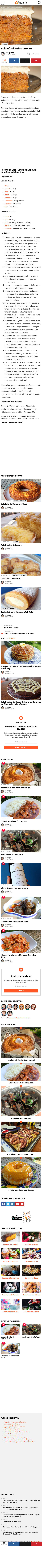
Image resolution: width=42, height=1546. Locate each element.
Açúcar (7, 189)
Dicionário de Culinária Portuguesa (14, 1426)
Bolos (16, 501)
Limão (6, 195)
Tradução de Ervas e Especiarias (14, 1434)
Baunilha (7, 228)
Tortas (13, 609)
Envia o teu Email (21, 747)
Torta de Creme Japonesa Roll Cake (17, 612)
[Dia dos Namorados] (31, 1304)
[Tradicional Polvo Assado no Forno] (21, 1137)
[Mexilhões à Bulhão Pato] (21, 841)
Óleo (6, 192)
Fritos (15, 575)
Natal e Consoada (31, 1244)
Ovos (6, 186)
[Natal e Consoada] (31, 1237)
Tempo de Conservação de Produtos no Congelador (19, 1442)
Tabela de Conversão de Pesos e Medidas (16, 1432)
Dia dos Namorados (31, 1312)
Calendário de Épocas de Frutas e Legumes (17, 1438)
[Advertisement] (21, 143)
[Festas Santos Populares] (31, 1270)
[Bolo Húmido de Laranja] (21, 527)
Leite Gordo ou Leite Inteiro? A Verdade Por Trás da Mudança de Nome (21, 1501)
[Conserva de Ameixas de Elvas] (21, 908)
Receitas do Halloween (10, 1295)
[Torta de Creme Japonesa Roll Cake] (21, 598)
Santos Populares (31, 1278)
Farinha (7, 198)
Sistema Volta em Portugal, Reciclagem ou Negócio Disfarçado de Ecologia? (21, 1515)
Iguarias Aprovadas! (10, 1244)
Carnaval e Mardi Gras (31, 1295)
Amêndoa (8, 201)
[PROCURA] (39, 2)
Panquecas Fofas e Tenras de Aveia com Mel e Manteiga (21, 667)
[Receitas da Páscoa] (10, 1253)
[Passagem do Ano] (31, 1253)
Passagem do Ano (31, 1261)
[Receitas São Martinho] (10, 1270)
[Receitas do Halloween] (10, 1287)
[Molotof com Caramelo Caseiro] (21, 1172)
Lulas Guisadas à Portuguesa (14, 821)
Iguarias (23, 501)
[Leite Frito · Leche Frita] (21, 565)
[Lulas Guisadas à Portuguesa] (21, 807)
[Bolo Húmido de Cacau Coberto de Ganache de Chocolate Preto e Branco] (21, 688)
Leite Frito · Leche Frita (10, 578)
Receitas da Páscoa (10, 1261)
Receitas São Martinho (10, 1278)
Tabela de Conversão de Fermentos (15, 1430)
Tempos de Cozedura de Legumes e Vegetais (18, 1440)
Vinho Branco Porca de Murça (14, 888)
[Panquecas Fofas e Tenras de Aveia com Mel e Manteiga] (21, 652)
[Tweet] (25, 1544)
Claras (6, 216)
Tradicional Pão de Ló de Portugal (16, 787)
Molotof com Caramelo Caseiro (21, 1190)
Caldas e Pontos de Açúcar (12, 1428)
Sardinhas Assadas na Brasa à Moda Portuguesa (21, 1527)
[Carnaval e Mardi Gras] (31, 1287)
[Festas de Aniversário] (10, 1304)
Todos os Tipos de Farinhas (12, 1436)
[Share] (13, 1544)
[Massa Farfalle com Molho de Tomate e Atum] (21, 941)
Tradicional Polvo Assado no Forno (21, 1154)
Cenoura (7, 204)
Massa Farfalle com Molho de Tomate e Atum (18, 956)
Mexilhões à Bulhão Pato (12, 854)
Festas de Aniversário (10, 1312)
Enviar (21, 991)
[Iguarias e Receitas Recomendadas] (10, 1237)
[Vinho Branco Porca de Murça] (21, 874)
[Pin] (36, 1544)
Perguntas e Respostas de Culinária (19, 1018)
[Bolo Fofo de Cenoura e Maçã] (21, 490)
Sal (5, 207)
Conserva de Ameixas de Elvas (14, 921)
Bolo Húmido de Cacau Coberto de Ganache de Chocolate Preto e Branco (21, 703)
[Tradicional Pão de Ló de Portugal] (21, 774)
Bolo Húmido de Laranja (11, 545)
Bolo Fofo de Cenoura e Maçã (14, 504)
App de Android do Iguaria (12, 1424)
